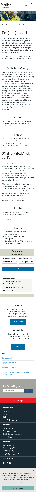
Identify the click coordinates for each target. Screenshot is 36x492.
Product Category (9, 259)
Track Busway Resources (12, 434)
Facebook (4, 463)
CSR (4, 417)
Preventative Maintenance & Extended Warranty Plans (16, 373)
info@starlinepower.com (12, 454)
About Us (6, 411)
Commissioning (8, 358)
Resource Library (9, 431)
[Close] (34, 471)
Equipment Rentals (9, 363)
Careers (6, 414)
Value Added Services (12, 25)
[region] (18, 480)
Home (3, 25)
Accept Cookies (18, 488)
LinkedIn (7, 463)
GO (18, 269)
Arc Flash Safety (9, 428)
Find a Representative (11, 420)
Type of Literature (25, 259)
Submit (29, 390)
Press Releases (8, 437)
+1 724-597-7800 (9, 451)
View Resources (18, 322)
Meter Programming (9, 367)
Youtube (10, 463)
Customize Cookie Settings (18, 483)
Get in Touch (18, 347)
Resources (7, 425)
